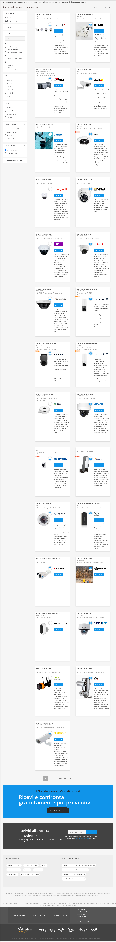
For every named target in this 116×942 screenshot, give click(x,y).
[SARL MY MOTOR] (61, 623)
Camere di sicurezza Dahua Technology (75, 870)
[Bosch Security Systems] (101, 244)
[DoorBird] (61, 513)
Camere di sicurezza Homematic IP (74, 874)
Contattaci (58, 31)
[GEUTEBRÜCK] (61, 733)
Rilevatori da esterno (30, 865)
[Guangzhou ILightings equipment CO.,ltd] (61, 568)
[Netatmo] (101, 459)
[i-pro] (101, 134)
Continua (64, 778)
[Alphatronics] (101, 513)
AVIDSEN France (13, 49)
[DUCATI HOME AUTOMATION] (61, 678)
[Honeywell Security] (61, 189)
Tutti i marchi (81, 910)
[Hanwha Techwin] (61, 299)
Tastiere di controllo (14, 870)
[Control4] (61, 24)
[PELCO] (101, 404)
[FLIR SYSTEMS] (101, 24)
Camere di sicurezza (14, 865)
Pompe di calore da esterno (30, 874)
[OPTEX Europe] (61, 459)
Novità (9, 27)
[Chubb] (61, 134)
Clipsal (10, 68)
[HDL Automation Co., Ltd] (61, 244)
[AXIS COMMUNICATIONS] (101, 79)
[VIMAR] (101, 189)
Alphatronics (12, 47)
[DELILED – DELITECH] (101, 623)
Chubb (10, 65)
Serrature (27, 870)
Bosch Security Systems (15, 59)
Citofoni (43, 865)
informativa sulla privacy (82, 838)
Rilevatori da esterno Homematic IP (74, 879)
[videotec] (101, 678)
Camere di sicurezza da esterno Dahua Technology (79, 865)
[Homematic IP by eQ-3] (101, 299)
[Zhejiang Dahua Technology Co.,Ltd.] (61, 79)
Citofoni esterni (12, 874)
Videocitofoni (38, 870)
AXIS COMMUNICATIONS (16, 52)
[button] (15, 33)
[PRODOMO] (101, 568)
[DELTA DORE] (61, 404)
